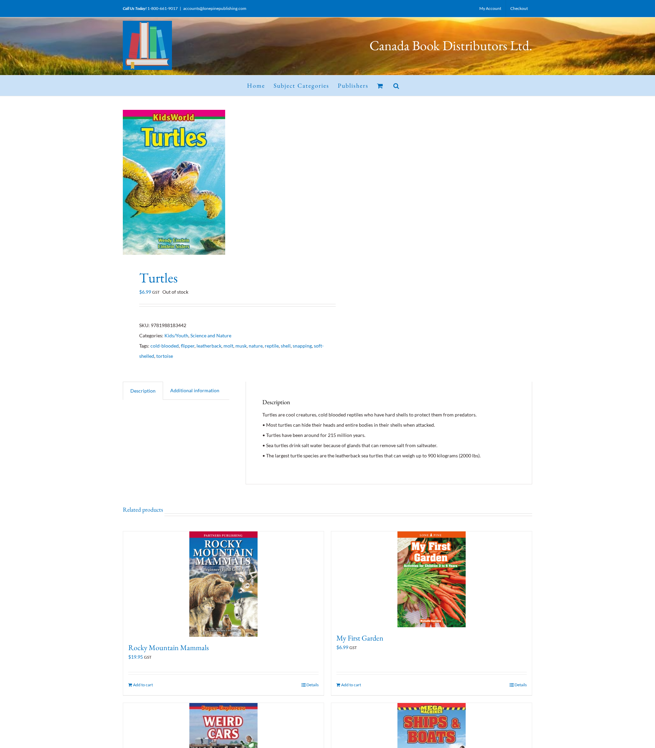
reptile (272, 346)
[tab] (143, 391)
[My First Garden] (431, 579)
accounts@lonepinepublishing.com (214, 8)
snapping (302, 346)
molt (228, 346)
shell (286, 346)
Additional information (194, 390)
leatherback (208, 346)
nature (256, 346)
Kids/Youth (176, 335)
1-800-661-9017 (162, 8)
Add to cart (143, 684)
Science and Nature (210, 335)
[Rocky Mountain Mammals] (223, 584)
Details (312, 684)
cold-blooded (164, 346)
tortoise (164, 356)
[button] (396, 85)
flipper (187, 346)
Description (143, 391)
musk (241, 346)
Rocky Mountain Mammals (168, 647)
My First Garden (359, 638)
